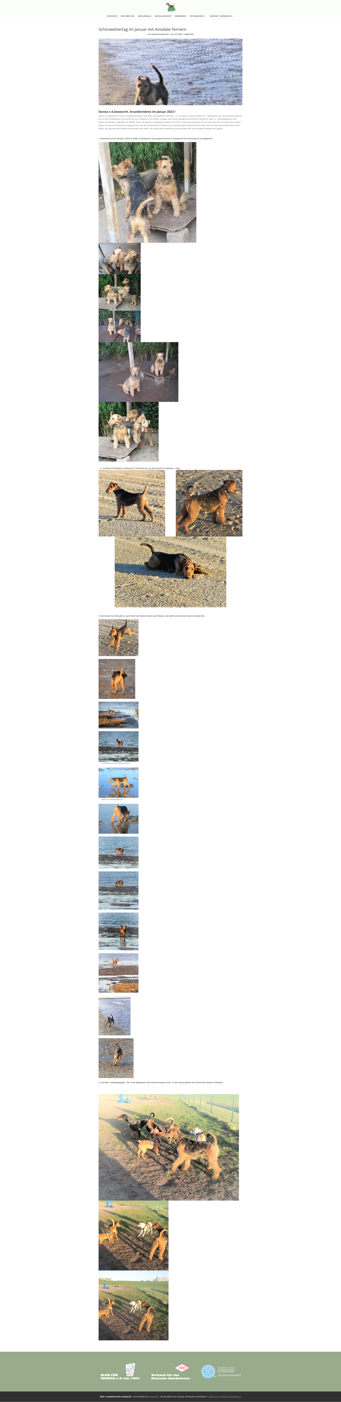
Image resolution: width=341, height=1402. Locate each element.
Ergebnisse (180, 16)
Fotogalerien (196, 16)
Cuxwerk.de (153, 1396)
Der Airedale (144, 16)
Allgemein (189, 34)
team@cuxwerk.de (160, 34)
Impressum (214, 1396)
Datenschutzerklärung (231, 1396)
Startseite (112, 16)
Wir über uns (128, 16)
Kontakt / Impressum (221, 16)
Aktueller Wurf (163, 16)
